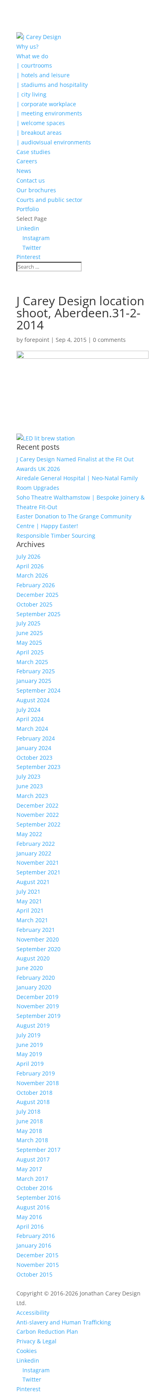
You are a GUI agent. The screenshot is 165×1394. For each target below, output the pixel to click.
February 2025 (35, 671)
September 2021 (38, 872)
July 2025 (28, 623)
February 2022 (35, 843)
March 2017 (32, 1178)
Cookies (26, 1351)
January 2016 (33, 1245)
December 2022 (37, 805)
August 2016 (33, 1207)
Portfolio (27, 209)
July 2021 (28, 891)
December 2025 (37, 594)
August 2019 (33, 1025)
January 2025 (33, 681)
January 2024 (33, 748)
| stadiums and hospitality (52, 84)
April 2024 (30, 719)
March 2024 (32, 728)
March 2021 (32, 920)
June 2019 (29, 1045)
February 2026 (35, 585)
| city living (31, 94)
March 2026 (32, 575)
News (23, 171)
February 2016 (35, 1236)
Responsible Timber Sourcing (55, 535)
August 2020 (33, 958)
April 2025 (30, 652)
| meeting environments (49, 113)
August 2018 (33, 1102)
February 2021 (35, 929)
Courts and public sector (49, 200)
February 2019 (35, 1073)
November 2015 (37, 1265)
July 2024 (28, 709)
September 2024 (38, 690)
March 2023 (32, 796)
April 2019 (30, 1063)
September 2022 (38, 824)
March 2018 (32, 1140)
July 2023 (28, 776)
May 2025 (29, 642)
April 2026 (30, 566)
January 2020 (33, 987)
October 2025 (34, 604)
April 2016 (30, 1226)
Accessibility (32, 1312)
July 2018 (28, 1111)
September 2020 (38, 949)
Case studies (33, 152)
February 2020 (35, 977)
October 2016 (34, 1188)
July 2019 (28, 1035)
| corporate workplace (46, 104)
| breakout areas (39, 132)
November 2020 (37, 939)
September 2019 (38, 1016)
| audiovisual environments (53, 142)
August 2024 (33, 700)
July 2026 (28, 556)
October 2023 (34, 757)
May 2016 (29, 1217)
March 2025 (32, 662)
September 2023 (38, 767)
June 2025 (29, 633)
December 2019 (37, 997)
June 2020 (29, 968)
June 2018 (29, 1121)
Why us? (27, 46)
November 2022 (37, 814)
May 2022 (29, 834)
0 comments (109, 339)
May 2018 (29, 1131)
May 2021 (29, 901)
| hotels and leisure (43, 75)
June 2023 (29, 786)
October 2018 (34, 1092)
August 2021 (33, 882)
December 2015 (37, 1255)
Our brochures (36, 190)
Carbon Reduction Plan (47, 1331)
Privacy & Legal (36, 1341)
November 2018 (37, 1083)
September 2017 (38, 1149)
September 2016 (38, 1197)
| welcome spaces (40, 123)
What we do (32, 56)
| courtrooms (34, 65)
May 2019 (29, 1054)
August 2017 (33, 1159)
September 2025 (38, 614)
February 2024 (35, 738)
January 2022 (33, 853)
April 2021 (30, 910)
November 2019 (37, 1006)
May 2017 (29, 1169)
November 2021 (37, 862)
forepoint (36, 339)
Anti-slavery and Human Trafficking (63, 1322)
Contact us (30, 180)
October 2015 (34, 1274)
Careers (26, 161)
